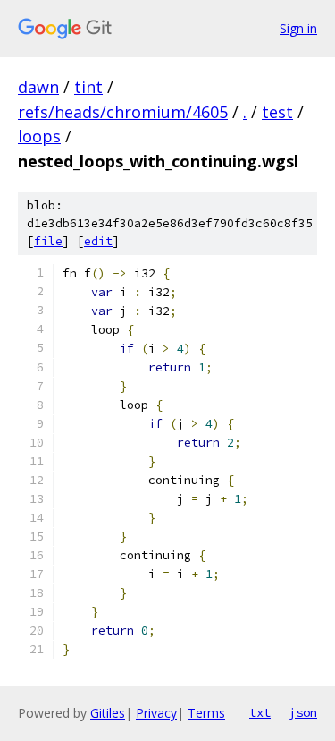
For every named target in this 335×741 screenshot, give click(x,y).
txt (260, 712)
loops (39, 136)
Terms (206, 712)
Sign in (298, 28)
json (303, 712)
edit (98, 241)
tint (88, 87)
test (277, 112)
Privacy (156, 712)
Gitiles (107, 712)
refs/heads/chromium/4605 (123, 112)
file (48, 241)
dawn (38, 87)
